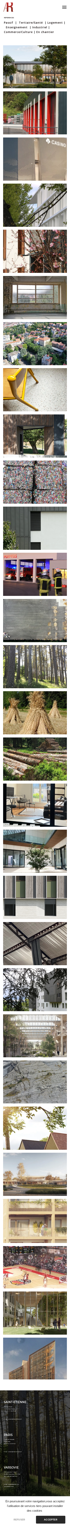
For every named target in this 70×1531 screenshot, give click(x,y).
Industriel (39, 27)
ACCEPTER (50, 1519)
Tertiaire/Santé (31, 22)
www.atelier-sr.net (9, 1486)
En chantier (45, 32)
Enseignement (17, 27)
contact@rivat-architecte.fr (15, 1419)
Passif (9, 22)
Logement (55, 22)
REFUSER (19, 1519)
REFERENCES (9, 18)
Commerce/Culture (18, 32)
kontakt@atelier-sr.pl (13, 1484)
